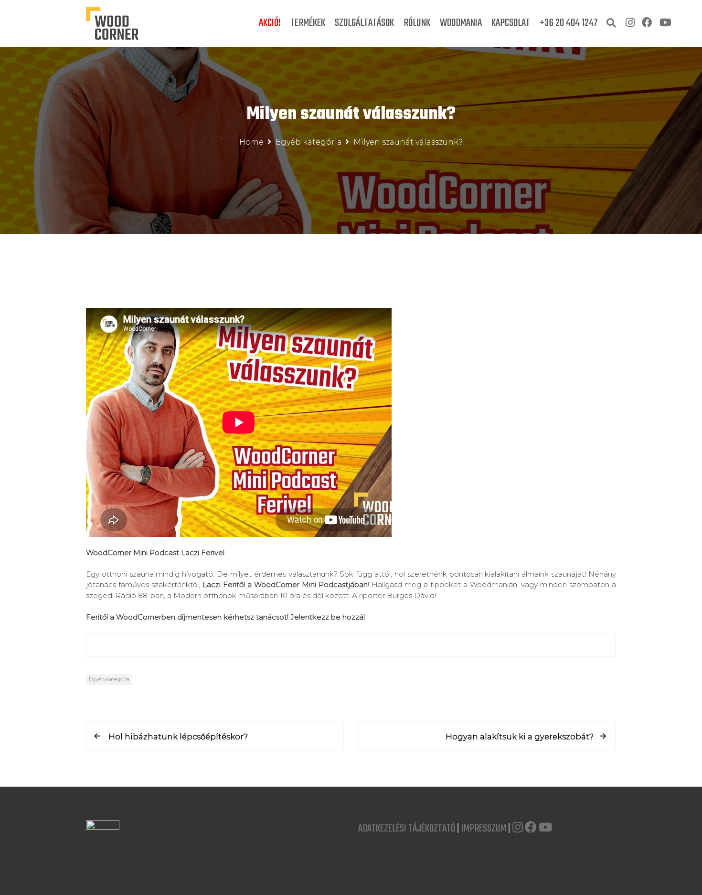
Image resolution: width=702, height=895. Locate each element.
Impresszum (483, 828)
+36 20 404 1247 (569, 23)
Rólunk (417, 23)
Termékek (307, 23)
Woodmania (461, 23)
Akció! (270, 23)
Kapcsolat (510, 23)
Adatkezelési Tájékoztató (406, 828)
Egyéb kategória (109, 679)
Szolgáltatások (364, 23)
